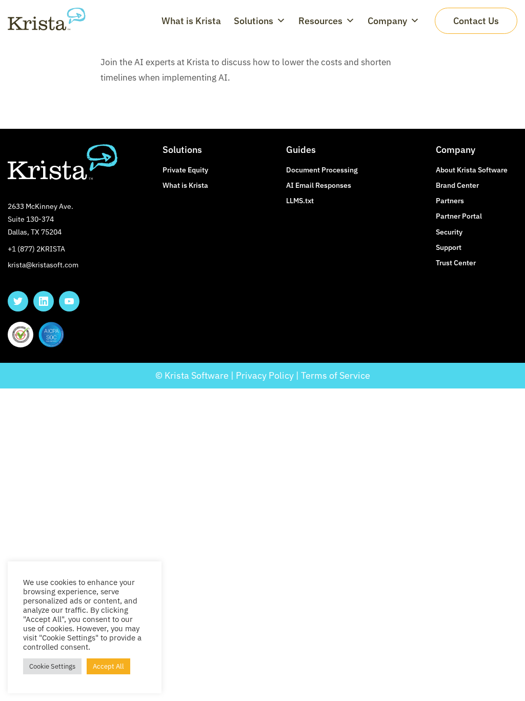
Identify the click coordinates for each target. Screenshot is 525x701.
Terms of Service (335, 375)
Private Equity (185, 169)
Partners (450, 200)
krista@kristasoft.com (43, 264)
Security (449, 232)
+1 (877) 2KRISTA (36, 249)
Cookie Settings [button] (52, 666)
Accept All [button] (108, 666)
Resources (320, 21)
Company (387, 21)
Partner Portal (459, 216)
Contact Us (476, 21)
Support (448, 247)
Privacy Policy (265, 375)
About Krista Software (472, 169)
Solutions (253, 21)
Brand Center (457, 185)
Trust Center (456, 262)
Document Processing (322, 169)
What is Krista (191, 21)
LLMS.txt (300, 200)
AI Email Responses (318, 185)
